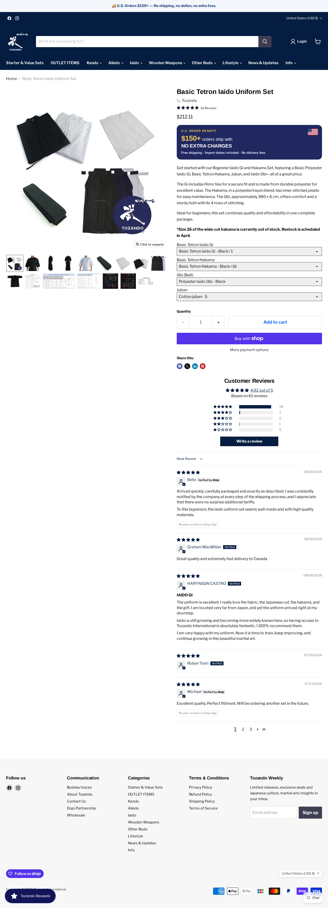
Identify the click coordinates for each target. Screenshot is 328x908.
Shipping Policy (202, 801)
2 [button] (243, 729)
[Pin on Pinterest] (203, 366)
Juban (182, 290)
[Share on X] (187, 366)
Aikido (114, 63)
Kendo (93, 63)
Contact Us (76, 801)
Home (11, 79)
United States (302, 18)
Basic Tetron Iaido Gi (195, 244)
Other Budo (202, 63)
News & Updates (263, 63)
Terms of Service (203, 808)
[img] (188, 472)
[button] (300, 41)
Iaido (135, 63)
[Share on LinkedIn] (195, 366)
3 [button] (250, 729)
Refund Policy (200, 794)
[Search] (264, 41)
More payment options (249, 350)
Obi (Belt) (185, 275)
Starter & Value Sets (24, 63)
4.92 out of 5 (261, 390)
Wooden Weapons (166, 63)
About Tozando (79, 794)
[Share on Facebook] (179, 366)
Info (289, 63)
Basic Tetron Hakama (196, 260)
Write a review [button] (249, 441)
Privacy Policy (200, 787)
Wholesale (76, 815)
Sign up (310, 812)
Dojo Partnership (81, 808)
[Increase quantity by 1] (219, 322)
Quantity (184, 311)
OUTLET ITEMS (65, 63)
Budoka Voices (79, 787)
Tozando (189, 100)
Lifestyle (231, 63)
